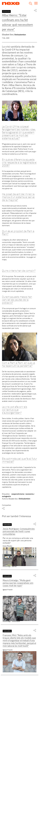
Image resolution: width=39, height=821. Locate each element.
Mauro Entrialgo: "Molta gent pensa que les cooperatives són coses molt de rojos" (18, 583)
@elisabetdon (20, 35)
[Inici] (18, 3)
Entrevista (6, 11)
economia (30, 494)
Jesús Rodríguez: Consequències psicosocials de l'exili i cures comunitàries (19, 531)
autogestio (6, 496)
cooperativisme (17, 494)
